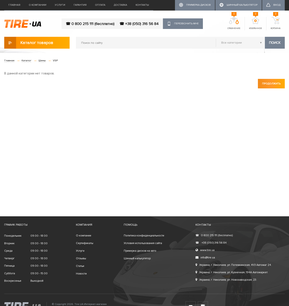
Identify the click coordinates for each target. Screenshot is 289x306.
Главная (14, 5)
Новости (81, 273)
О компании (37, 5)
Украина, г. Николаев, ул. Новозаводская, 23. (228, 279)
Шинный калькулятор (137, 258)
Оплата (100, 5)
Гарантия (80, 5)
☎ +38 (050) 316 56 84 (139, 23)
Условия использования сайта (143, 243)
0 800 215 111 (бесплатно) (214, 235)
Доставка (120, 5)
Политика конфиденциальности (144, 235)
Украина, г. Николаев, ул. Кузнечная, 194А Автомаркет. (233, 272)
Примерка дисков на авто (140, 250)
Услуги (60, 5)
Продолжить (271, 83)
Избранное (255, 23)
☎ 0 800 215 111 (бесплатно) (90, 23)
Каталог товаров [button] (36, 42)
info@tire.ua (208, 257)
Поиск (275, 43)
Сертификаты (84, 243)
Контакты (142, 5)
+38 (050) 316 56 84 (211, 242)
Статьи (80, 266)
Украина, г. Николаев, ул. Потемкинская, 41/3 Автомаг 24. (235, 265)
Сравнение (233, 23)
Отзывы (81, 258)
